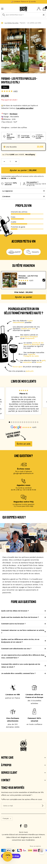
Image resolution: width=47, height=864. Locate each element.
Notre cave (7, 757)
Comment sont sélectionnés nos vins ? (16, 649)
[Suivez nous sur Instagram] (26, 825)
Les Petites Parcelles (11, 23)
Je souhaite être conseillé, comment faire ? (18, 673)
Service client (9, 773)
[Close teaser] (13, 850)
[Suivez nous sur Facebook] (21, 825)
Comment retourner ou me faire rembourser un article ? (22, 631)
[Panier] (44, 8)
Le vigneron (7, 191)
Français (6, 818)
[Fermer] (43, 15)
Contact (5, 780)
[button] (9, 422)
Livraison (6, 196)
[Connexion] (38, 8)
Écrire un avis (23, 444)
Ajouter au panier (23, 297)
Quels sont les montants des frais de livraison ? (20, 617)
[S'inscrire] (42, 806)
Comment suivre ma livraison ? (13, 624)
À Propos (6, 765)
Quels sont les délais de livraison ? (15, 611)
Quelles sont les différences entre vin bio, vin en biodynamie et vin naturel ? (20, 640)
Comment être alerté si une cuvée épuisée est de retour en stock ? (20, 665)
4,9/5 (15, 91)
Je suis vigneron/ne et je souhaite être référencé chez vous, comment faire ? (22, 656)
